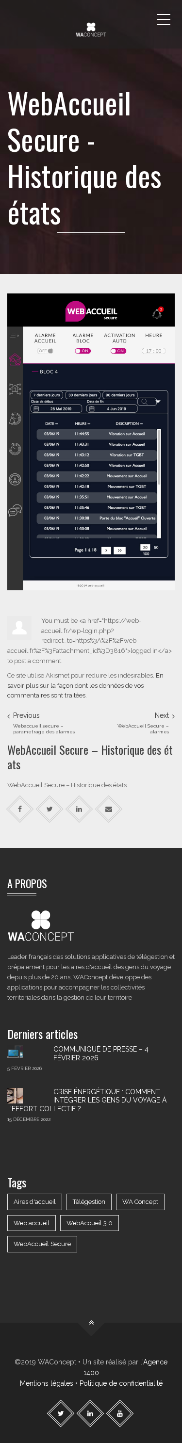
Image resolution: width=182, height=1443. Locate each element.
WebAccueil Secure (42, 1244)
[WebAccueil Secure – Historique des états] (91, 441)
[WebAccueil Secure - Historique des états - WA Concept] (91, 19)
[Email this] (109, 809)
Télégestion (89, 1201)
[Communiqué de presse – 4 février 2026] (26, 1053)
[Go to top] (91, 1322)
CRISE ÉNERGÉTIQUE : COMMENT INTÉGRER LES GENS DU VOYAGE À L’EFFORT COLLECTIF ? (86, 1100)
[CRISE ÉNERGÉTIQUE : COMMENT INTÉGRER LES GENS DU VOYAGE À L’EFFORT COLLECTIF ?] (26, 1095)
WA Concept (140, 1201)
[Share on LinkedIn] (79, 809)
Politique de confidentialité (121, 1383)
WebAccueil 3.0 (89, 1223)
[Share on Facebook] (20, 809)
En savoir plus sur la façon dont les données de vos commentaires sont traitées (85, 685)
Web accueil (32, 1223)
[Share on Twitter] (50, 809)
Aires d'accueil (35, 1201)
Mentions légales (46, 1383)
